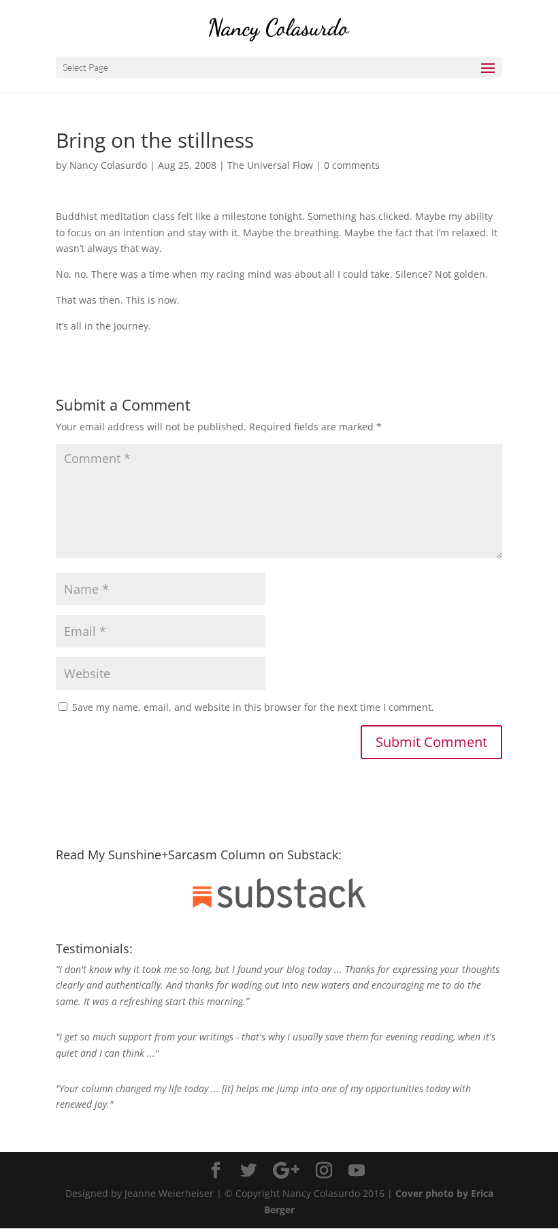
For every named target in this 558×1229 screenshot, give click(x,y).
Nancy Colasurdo (108, 165)
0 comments (352, 165)
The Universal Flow (270, 165)
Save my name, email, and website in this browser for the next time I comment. (253, 707)
